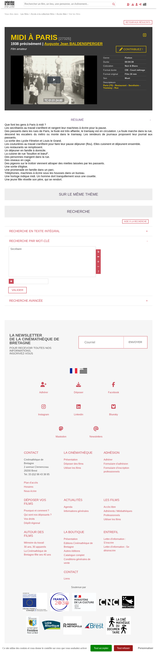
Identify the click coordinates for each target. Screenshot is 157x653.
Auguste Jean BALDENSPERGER (73, 44)
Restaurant (120, 85)
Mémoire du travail (34, 542)
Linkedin (78, 414)
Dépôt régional (32, 523)
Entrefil (111, 532)
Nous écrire (30, 491)
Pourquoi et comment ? (36, 510)
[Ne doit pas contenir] (98, 266)
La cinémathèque (78, 452)
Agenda (68, 507)
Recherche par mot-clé (78, 241)
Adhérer (108, 459)
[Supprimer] (98, 256)
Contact (31, 452)
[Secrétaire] (52, 249)
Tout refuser (123, 648)
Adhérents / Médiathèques (118, 511)
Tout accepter (101, 648)
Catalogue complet (74, 555)
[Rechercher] (113, 4)
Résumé (77, 119)
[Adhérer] (128, 4)
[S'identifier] (136, 4)
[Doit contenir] (98, 261)
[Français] (73, 370)
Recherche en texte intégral (78, 231)
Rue (116, 88)
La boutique (74, 532)
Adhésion (111, 452)
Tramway (107, 88)
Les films (111, 500)
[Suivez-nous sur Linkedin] (78, 407)
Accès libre (110, 507)
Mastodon (61, 436)
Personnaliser (145, 648)
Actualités (73, 500)
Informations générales (76, 511)
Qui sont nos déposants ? (38, 514)
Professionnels (112, 515)
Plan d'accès (31, 482)
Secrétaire (133, 85)
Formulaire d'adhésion (116, 463)
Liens (67, 578)
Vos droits (29, 519)
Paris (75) (108, 85)
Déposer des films (73, 463)
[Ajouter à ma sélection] (144, 35)
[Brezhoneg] (144, 4)
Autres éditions (72, 551)
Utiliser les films (72, 468)
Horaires (28, 486)
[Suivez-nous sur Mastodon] (61, 429)
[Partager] (140, 4)
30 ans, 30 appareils (35, 547)
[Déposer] (133, 4)
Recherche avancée (78, 300)
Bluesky (113, 414)
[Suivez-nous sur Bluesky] (113, 407)
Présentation (71, 459)
